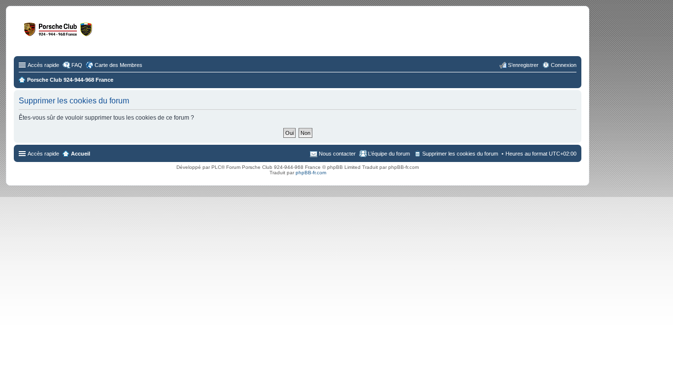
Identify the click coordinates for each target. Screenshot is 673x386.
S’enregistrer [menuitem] (523, 65)
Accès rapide (43, 65)
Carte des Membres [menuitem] (118, 65)
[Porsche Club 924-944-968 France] (95, 34)
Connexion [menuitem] (563, 65)
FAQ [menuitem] (76, 65)
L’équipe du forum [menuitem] (389, 154)
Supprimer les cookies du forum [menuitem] (460, 154)
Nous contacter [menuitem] (337, 154)
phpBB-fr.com (311, 172)
